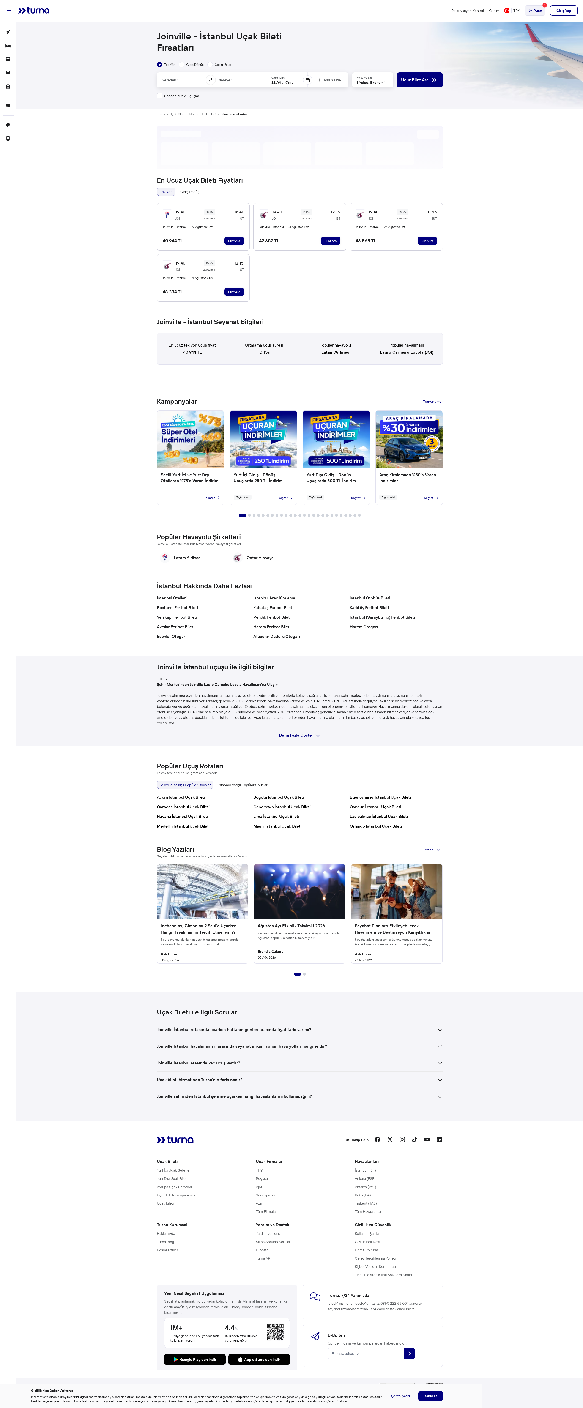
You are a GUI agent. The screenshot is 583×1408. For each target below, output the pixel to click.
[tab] (166, 64)
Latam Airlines (335, 352)
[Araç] (8, 73)
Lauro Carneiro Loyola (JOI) (406, 352)
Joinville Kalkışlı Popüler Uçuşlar (185, 784)
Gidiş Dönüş (189, 191)
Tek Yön (166, 191)
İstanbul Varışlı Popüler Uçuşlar (242, 784)
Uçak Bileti (177, 114)
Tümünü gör (433, 401)
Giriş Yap (563, 10)
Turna (161, 114)
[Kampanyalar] (8, 125)
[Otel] (8, 46)
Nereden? (170, 80)
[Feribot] (8, 87)
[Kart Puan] (8, 106)
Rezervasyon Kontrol (467, 10)
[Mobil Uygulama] (8, 139)
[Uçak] (8, 32)
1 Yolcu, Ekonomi (371, 82)
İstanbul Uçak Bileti (202, 114)
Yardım (494, 10)
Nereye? (225, 80)
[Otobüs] (8, 60)
